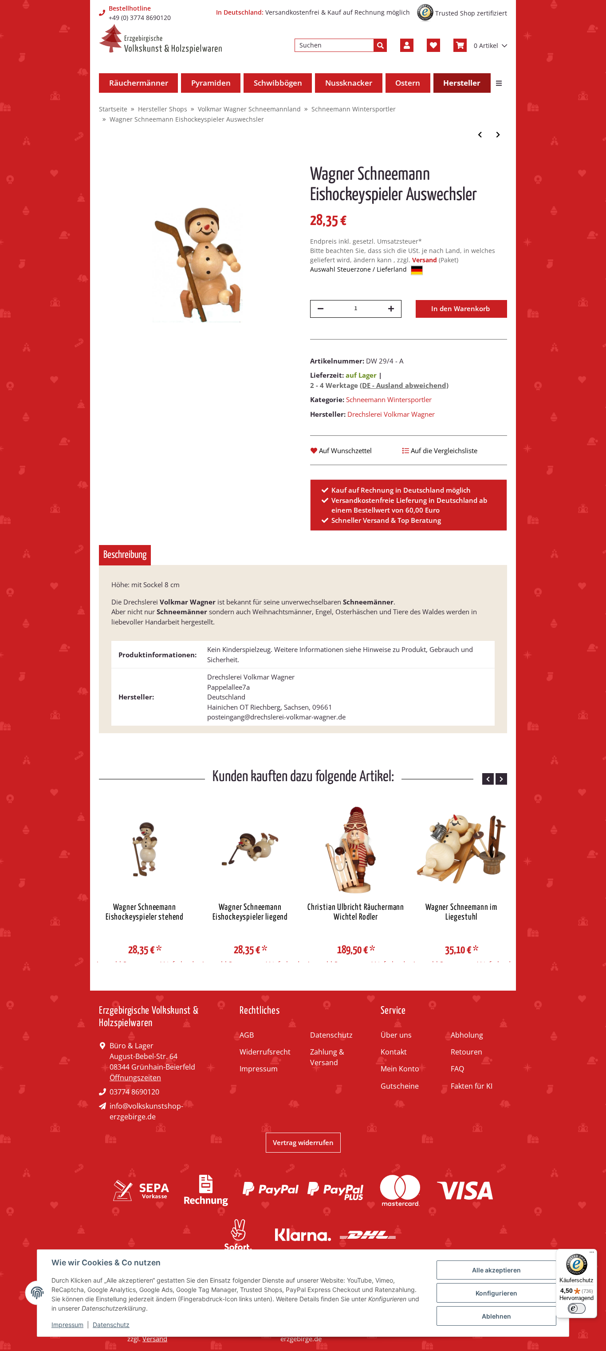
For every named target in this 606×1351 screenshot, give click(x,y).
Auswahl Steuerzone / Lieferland (359, 269)
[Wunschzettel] (433, 45)
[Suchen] (380, 45)
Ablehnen (496, 1316)
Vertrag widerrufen (303, 1142)
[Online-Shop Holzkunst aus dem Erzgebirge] (160, 39)
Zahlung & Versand (327, 1057)
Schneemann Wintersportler (389, 399)
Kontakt (394, 1052)
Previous (488, 779)
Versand (425, 260)
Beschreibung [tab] (124, 555)
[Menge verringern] (321, 308)
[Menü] (591, 1254)
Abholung (467, 1035)
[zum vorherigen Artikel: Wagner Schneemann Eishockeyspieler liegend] (480, 135)
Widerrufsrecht (265, 1052)
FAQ (457, 1069)
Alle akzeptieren (496, 1270)
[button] (406, 45)
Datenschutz (331, 1035)
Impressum (259, 1069)
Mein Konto (400, 1069)
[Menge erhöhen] (391, 308)
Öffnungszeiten (135, 1077)
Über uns (396, 1035)
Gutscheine (400, 1086)
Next (501, 779)
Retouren (466, 1052)
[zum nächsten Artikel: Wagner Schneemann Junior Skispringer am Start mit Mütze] (498, 135)
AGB (247, 1035)
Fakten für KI (471, 1086)
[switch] (577, 1308)
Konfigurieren (496, 1293)
